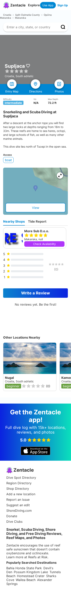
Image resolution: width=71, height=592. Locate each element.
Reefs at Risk (38, 557)
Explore (34, 5)
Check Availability (44, 244)
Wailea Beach (26, 580)
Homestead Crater (31, 576)
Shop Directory (17, 489)
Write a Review (35, 293)
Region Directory (19, 483)
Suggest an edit (18, 505)
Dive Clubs (14, 521)
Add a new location (20, 494)
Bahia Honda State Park (24, 568)
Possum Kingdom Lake (31, 572)
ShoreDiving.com (19, 511)
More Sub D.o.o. (36, 231)
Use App (47, 5)
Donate (11, 516)
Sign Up (62, 5)
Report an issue (18, 500)
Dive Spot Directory (21, 478)
